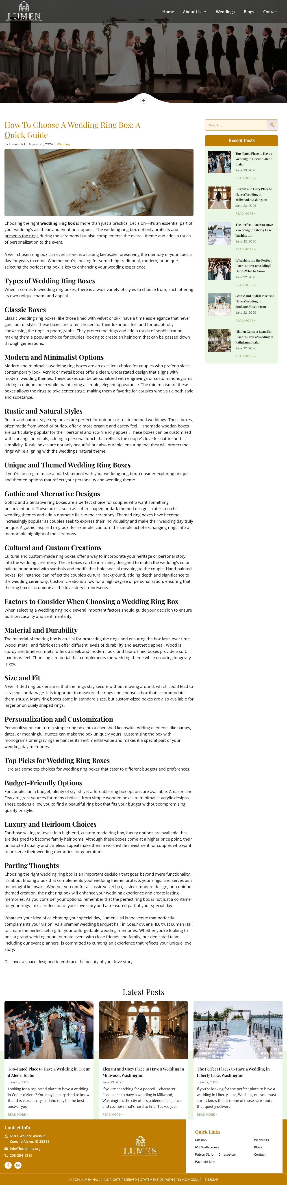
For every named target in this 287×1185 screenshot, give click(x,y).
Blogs (249, 11)
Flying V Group (188, 1179)
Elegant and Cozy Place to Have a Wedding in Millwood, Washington (253, 194)
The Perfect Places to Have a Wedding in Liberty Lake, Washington (254, 230)
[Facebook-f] (8, 1165)
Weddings (225, 11)
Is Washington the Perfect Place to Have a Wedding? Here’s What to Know (253, 265)
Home (168, 11)
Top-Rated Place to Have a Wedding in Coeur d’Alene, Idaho (254, 158)
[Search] (272, 125)
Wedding (63, 144)
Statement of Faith (156, 1179)
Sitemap (211, 1179)
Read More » (245, 178)
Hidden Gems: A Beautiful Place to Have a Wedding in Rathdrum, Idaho (254, 336)
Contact (270, 11)
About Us (192, 11)
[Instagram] (18, 1165)
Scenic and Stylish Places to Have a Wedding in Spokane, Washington (254, 301)
